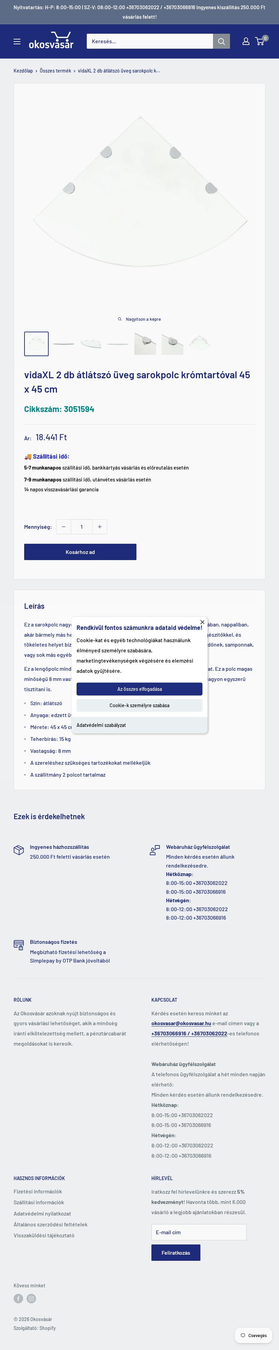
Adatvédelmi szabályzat (101, 725)
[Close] (202, 622)
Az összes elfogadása (139, 689)
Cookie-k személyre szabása (139, 705)
